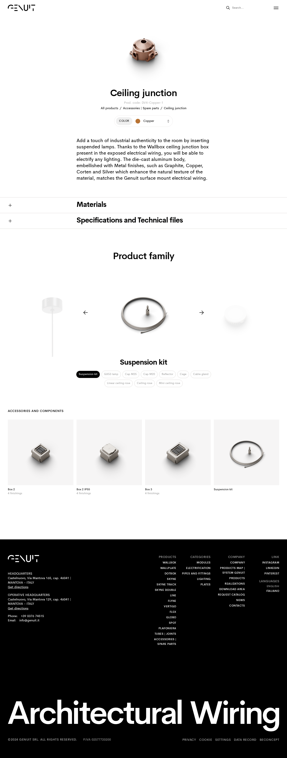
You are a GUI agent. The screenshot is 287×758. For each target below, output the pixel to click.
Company (237, 562)
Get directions (18, 587)
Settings (223, 740)
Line (173, 595)
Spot (172, 623)
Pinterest (271, 573)
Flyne (172, 601)
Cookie (205, 740)
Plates (206, 584)
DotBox (170, 573)
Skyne (171, 579)
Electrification (198, 568)
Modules (204, 562)
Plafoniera (167, 628)
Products (237, 578)
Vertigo (170, 606)
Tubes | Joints (165, 634)
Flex (173, 612)
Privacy (189, 740)
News (240, 600)
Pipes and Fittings (196, 573)
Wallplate (168, 568)
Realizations (235, 583)
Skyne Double (165, 590)
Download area (232, 589)
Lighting (204, 579)
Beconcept (269, 740)
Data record (245, 740)
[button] (85, 312)
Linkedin (272, 568)
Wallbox (169, 562)
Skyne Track (166, 584)
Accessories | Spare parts (141, 108)
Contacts (237, 605)
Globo (171, 617)
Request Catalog (231, 594)
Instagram (270, 562)
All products (109, 108)
